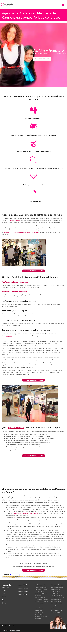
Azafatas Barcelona (23, 588)
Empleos (4, 597)
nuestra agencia (15, 220)
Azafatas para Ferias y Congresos (15, 282)
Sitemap (4, 603)
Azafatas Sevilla (22, 594)
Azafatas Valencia (23, 591)
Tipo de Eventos (16, 427)
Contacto (4, 593)
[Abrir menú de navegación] (63, 5)
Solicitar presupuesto (42, 59)
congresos (9, 336)
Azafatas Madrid (22, 585)
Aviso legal (5, 626)
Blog (3, 600)
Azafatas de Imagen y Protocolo (14, 292)
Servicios (4, 590)
